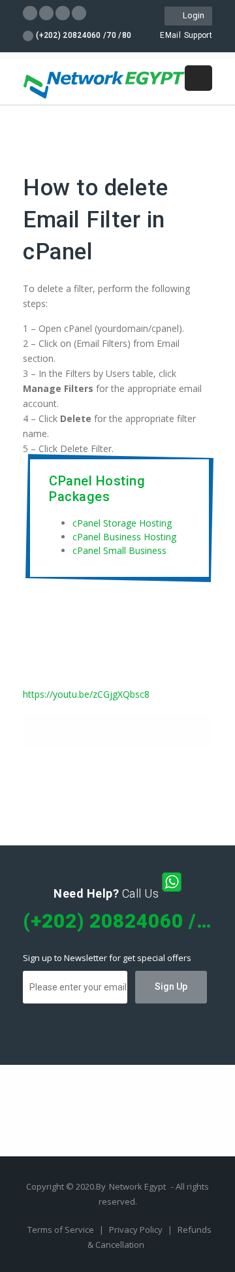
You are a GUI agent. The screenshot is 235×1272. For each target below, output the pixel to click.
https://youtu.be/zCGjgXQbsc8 (86, 694)
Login (191, 15)
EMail (170, 35)
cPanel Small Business (119, 550)
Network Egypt (137, 1186)
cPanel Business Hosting (124, 536)
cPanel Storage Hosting (122, 523)
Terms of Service (61, 1229)
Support (198, 35)
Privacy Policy (136, 1229)
